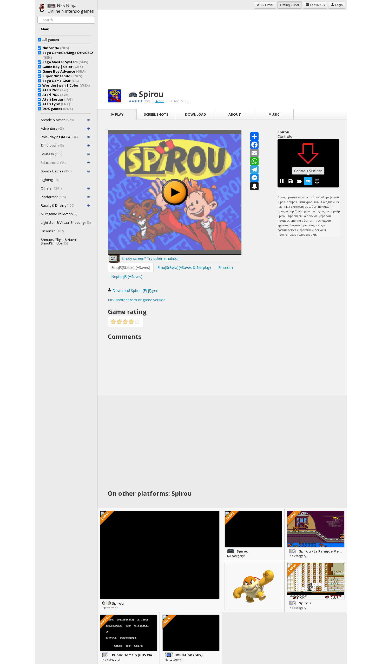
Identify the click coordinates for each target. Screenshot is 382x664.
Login (338, 5)
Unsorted (52, 231)
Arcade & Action (57, 119)
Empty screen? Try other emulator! (150, 258)
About (234, 114)
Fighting (50, 179)
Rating (289, 4)
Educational (53, 162)
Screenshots (156, 114)
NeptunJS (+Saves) (126, 276)
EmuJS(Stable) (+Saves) (130, 267)
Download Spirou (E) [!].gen (134, 290)
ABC (265, 4)
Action (159, 101)
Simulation (52, 145)
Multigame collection (59, 214)
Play (118, 114)
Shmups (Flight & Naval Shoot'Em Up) (59, 241)
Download (195, 114)
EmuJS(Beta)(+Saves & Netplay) (184, 267)
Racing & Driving (57, 205)
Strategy (51, 154)
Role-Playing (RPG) (59, 137)
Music (273, 114)
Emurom (225, 267)
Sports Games (56, 171)
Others (51, 188)
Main (45, 29)
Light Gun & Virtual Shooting (66, 222)
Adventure (52, 128)
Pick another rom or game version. (137, 299)
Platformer (53, 196)
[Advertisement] (222, 46)
